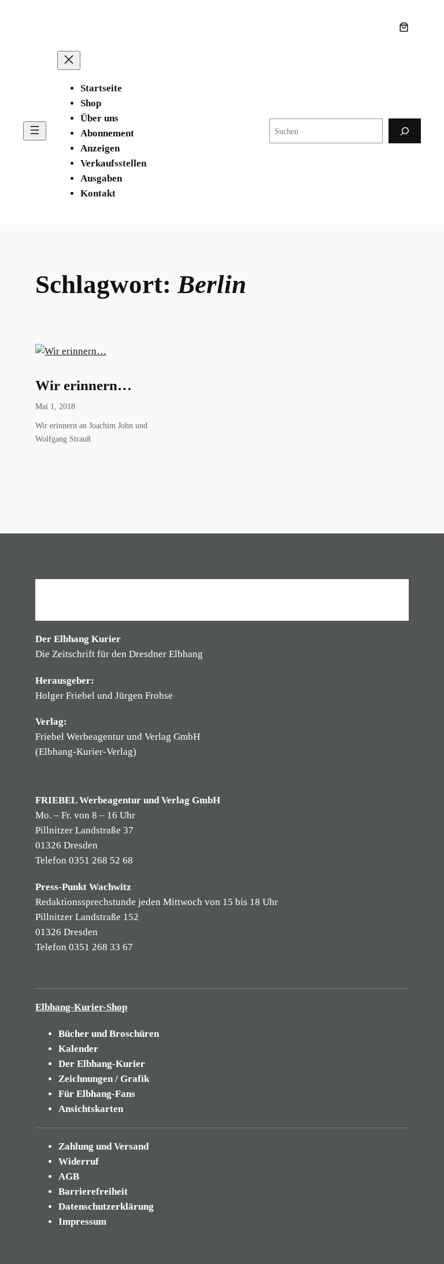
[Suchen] (404, 130)
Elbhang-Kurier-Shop (81, 1007)
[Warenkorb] (406, 27)
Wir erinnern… (83, 385)
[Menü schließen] (68, 60)
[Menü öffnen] (34, 130)
